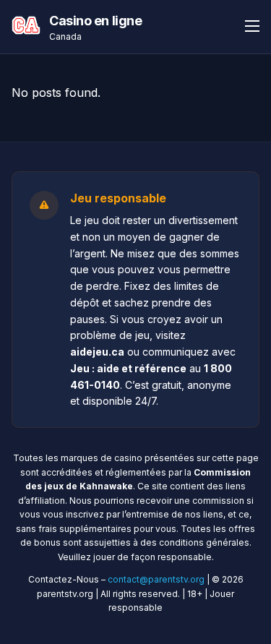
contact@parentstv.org (156, 579)
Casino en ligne (95, 20)
